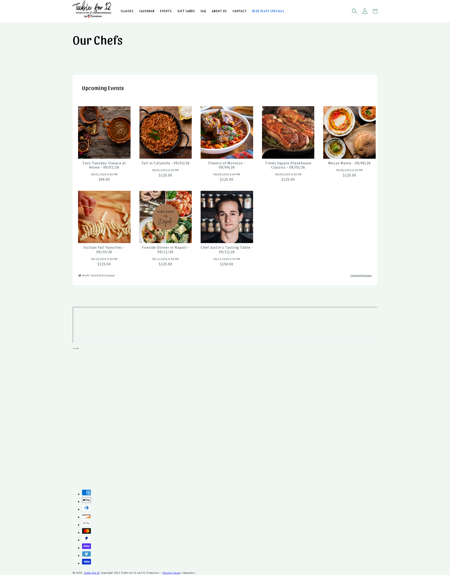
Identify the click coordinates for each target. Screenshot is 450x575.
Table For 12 (92, 572)
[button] (354, 11)
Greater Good (171, 572)
